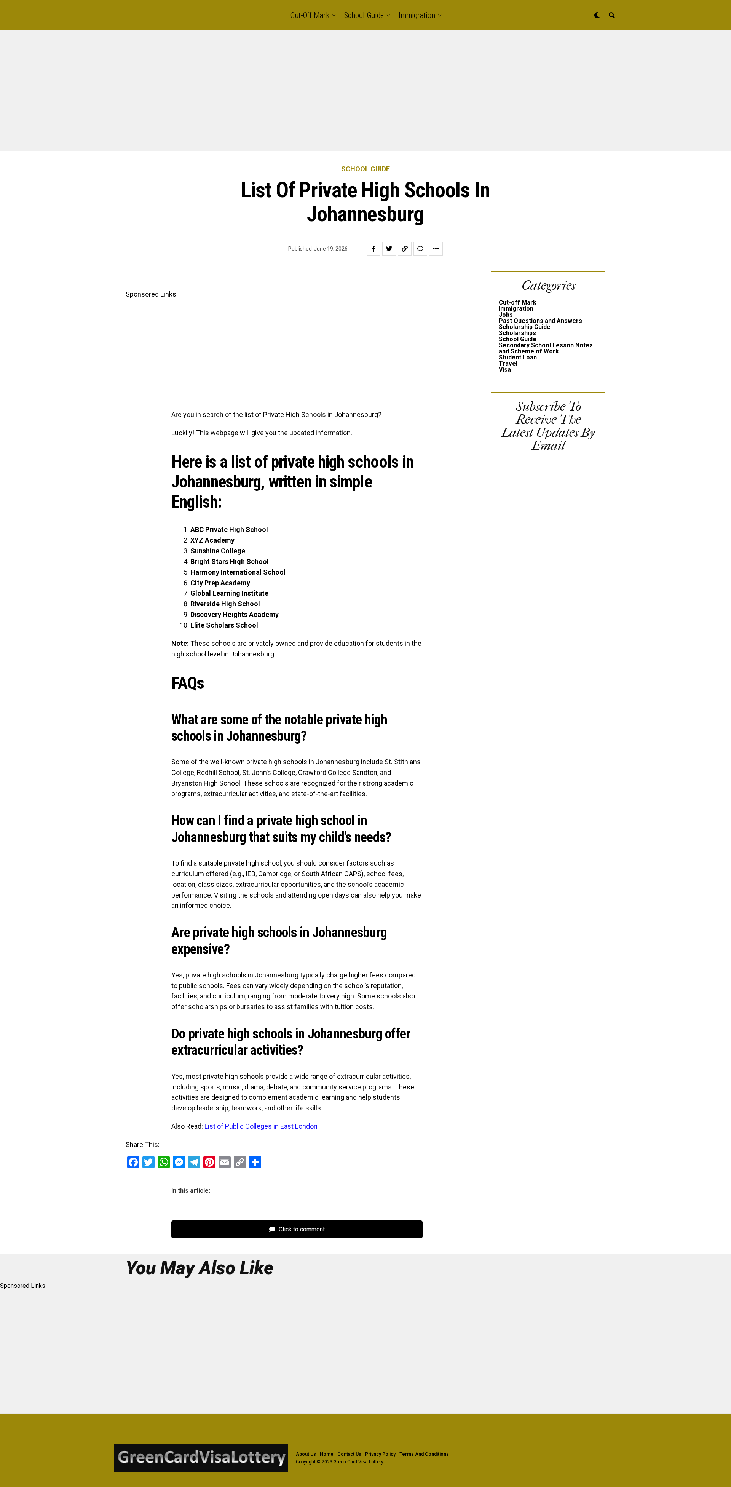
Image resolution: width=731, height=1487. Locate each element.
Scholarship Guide (525, 327)
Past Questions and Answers (540, 320)
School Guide (364, 15)
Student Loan (518, 357)
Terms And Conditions (424, 1454)
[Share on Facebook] (373, 249)
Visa (505, 369)
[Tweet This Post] (389, 249)
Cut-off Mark (309, 15)
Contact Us (349, 1454)
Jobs (506, 314)
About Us (306, 1454)
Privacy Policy (380, 1454)
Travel (508, 363)
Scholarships (517, 333)
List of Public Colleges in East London (261, 1126)
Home (327, 1454)
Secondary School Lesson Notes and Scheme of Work (546, 348)
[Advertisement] (228, 94)
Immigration (417, 15)
